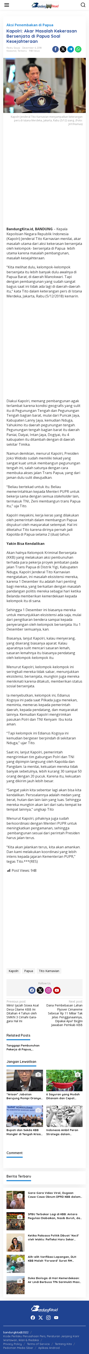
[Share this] (55, 49)
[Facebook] (32, 990)
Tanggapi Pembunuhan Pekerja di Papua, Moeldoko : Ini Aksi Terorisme (23, 1047)
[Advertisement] (44, 179)
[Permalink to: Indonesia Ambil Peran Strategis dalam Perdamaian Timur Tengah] (64, 1116)
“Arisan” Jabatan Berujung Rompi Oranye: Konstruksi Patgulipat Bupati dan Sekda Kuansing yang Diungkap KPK (24, 1096)
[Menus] (6, 5)
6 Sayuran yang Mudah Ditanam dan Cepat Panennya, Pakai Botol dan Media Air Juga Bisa (63, 1096)
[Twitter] (40, 990)
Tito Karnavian (49, 971)
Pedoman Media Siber (18, 1347)
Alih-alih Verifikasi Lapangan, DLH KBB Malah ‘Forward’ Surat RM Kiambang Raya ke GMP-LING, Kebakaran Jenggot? (52, 1259)
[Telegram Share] (70, 49)
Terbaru (22, 50)
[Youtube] (56, 990)
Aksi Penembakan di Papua (29, 25)
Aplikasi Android (49, 1347)
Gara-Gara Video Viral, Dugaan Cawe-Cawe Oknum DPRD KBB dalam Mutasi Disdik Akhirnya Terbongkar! (54, 1195)
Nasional (11, 50)
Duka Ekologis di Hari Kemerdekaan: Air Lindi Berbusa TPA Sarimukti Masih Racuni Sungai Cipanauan (54, 1280)
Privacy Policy (12, 1344)
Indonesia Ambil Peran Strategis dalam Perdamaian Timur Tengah (62, 1132)
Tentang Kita (63, 1344)
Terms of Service (38, 1344)
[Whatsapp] (78, 49)
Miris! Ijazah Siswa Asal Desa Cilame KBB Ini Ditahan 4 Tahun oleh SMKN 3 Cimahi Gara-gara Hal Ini (22, 1011)
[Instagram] (48, 990)
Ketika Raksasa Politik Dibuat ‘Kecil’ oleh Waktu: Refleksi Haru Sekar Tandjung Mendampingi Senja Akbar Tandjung (53, 1237)
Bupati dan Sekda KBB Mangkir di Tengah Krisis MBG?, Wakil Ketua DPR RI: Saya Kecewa (23, 1132)
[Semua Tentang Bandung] (45, 5)
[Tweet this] (63, 49)
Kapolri (13, 971)
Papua (28, 971)
